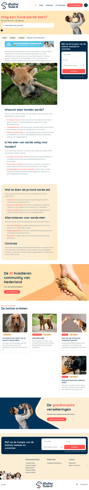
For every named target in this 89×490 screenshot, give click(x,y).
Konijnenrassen (31, 472)
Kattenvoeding (30, 470)
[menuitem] (35, 5)
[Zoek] (86, 5)
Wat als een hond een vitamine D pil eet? (71, 339)
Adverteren (72, 463)
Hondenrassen (30, 463)
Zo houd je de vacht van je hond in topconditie (14, 339)
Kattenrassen (30, 468)
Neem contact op (74, 465)
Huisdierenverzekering (54, 463)
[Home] (36, 5)
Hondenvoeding (31, 465)
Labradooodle (38, 338)
